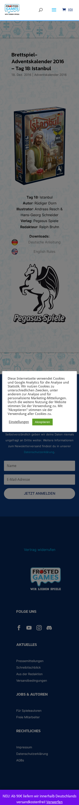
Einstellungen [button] (19, 422)
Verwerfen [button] (54, 802)
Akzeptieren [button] (42, 422)
